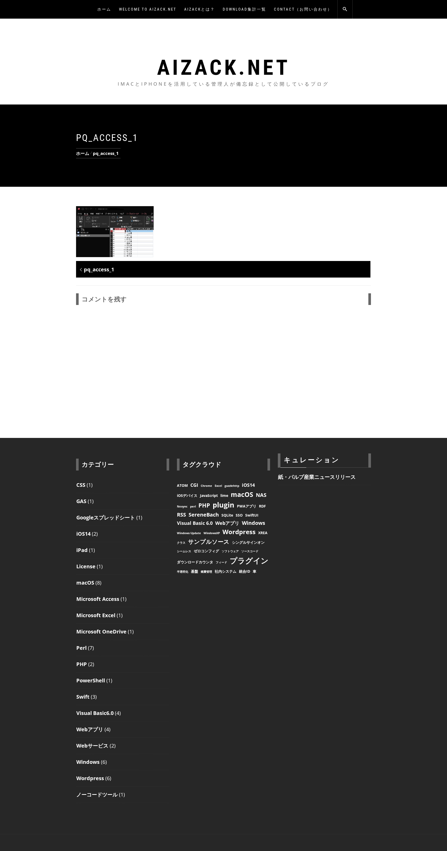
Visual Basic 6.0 (195, 523)
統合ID (244, 571)
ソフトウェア (230, 551)
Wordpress (90, 778)
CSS (80, 484)
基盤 (194, 571)
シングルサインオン (248, 542)
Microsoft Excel (95, 615)
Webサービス (92, 745)
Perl (81, 647)
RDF (262, 506)
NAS (261, 494)
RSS (181, 514)
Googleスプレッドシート (105, 517)
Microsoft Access (97, 598)
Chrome (206, 486)
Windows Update (189, 533)
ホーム (104, 9)
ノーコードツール (97, 794)
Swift (83, 696)
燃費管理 (206, 571)
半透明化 (182, 571)
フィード (221, 562)
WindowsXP (212, 533)
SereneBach (204, 514)
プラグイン (249, 560)
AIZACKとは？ (199, 9)
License (85, 566)
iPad (82, 550)
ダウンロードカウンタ (195, 561)
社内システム (225, 571)
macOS (85, 582)
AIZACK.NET (223, 67)
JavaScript (209, 495)
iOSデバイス (187, 495)
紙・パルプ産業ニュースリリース (317, 476)
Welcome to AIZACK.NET (147, 9)
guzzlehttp (232, 486)
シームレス (184, 551)
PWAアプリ (246, 506)
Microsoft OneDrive (101, 631)
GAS (81, 501)
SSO (239, 515)
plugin (223, 505)
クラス (181, 542)
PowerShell (90, 680)
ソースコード (249, 551)
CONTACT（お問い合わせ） (303, 9)
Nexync (182, 506)
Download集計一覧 (244, 9)
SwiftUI (251, 515)
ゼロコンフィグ (206, 550)
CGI (194, 485)
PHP (81, 664)
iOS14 (83, 533)
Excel (218, 486)
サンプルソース (208, 541)
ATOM (182, 485)
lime (224, 495)
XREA (262, 532)
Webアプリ (89, 729)
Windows (88, 761)
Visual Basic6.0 (95, 713)
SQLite (227, 515)
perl (193, 506)
